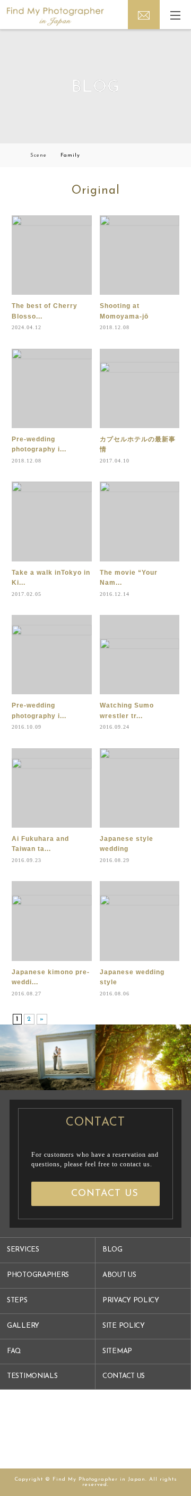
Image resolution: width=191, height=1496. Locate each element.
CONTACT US (123, 1376)
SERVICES (23, 1249)
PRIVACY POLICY (130, 1300)
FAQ (14, 1351)
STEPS (17, 1300)
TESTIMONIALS (32, 1376)
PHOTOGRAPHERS (38, 1275)
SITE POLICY (123, 1325)
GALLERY (23, 1325)
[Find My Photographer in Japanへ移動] (14, 155)
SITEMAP (117, 1351)
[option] (48, 1057)
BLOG (112, 1249)
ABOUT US (119, 1275)
